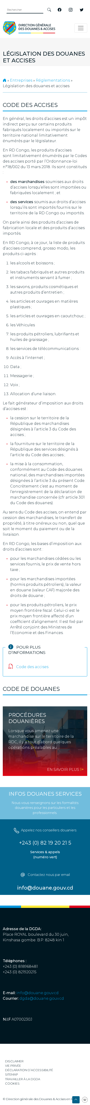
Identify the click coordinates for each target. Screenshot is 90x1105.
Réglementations (53, 80)
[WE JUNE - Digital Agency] (85, 1099)
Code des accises (31, 667)
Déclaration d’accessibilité (29, 1070)
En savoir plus (63, 769)
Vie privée (13, 1065)
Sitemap (11, 1074)
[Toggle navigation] (80, 28)
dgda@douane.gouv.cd (41, 998)
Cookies (12, 1083)
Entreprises (21, 80)
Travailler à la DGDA (22, 1079)
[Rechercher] (49, 10)
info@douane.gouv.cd (37, 993)
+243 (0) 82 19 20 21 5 (45, 843)
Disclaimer (14, 1061)
